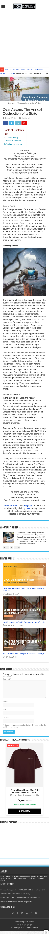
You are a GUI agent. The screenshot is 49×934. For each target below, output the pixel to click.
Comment (7, 679)
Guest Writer (11, 118)
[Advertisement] (24, 36)
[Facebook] (18, 913)
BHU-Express (10, 505)
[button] (46, 932)
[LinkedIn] (27, 913)
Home (4, 74)
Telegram (27, 505)
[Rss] (13, 913)
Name (5, 701)
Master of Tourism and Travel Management (16, 902)
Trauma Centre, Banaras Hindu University (15, 894)
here (28, 508)
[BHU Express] (24, 6)
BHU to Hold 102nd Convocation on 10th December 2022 (25, 69)
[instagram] (31, 913)
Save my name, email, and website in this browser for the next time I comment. (24, 726)
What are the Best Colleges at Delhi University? (23, 654)
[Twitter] (22, 913)
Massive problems (13, 141)
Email (5, 709)
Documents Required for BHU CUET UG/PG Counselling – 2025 (23, 890)
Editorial (11, 74)
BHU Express (29, 922)
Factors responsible (14, 144)
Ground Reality (12, 137)
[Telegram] (36, 913)
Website (6, 717)
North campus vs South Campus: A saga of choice (24, 622)
